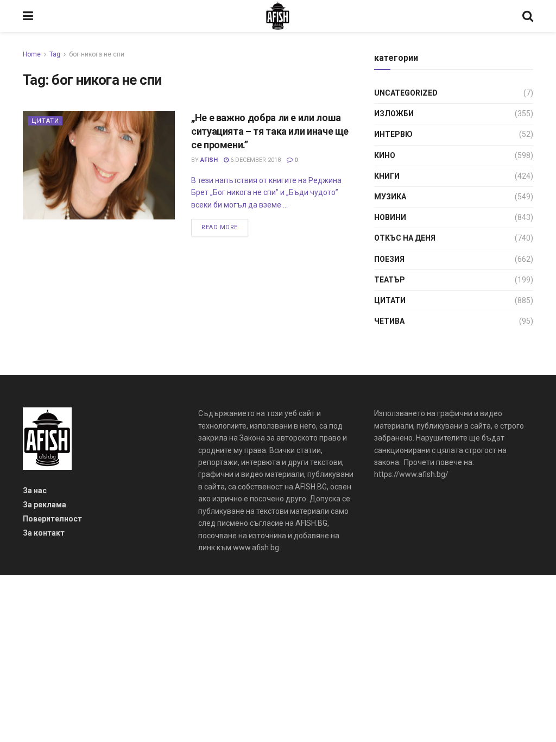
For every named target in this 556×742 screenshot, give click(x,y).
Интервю (393, 134)
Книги (387, 176)
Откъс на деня (404, 238)
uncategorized (406, 93)
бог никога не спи (96, 54)
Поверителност (52, 518)
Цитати (45, 120)
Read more (219, 227)
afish (209, 160)
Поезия (389, 259)
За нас (35, 490)
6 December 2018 (255, 160)
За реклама (44, 504)
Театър (389, 279)
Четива (389, 321)
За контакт (44, 533)
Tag (54, 54)
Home (32, 54)
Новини (390, 217)
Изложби (394, 113)
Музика (390, 196)
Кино (384, 155)
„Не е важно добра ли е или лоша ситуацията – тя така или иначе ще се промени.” (270, 131)
